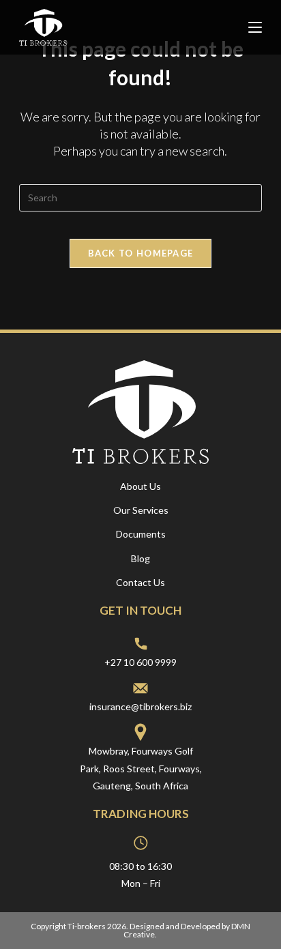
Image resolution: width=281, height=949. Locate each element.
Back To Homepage (141, 253)
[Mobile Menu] (255, 27)
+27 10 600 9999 (140, 662)
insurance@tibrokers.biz (140, 706)
